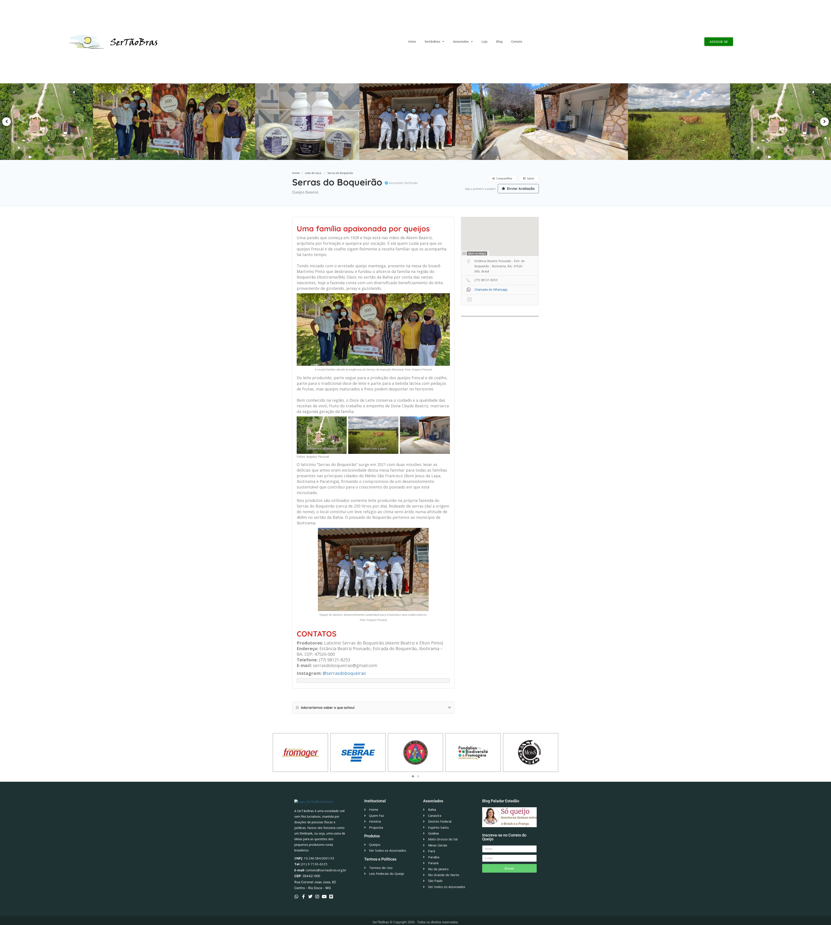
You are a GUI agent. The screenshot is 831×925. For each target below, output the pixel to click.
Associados (461, 41)
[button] (413, 776)
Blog (499, 41)
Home (296, 173)
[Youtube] (324, 896)
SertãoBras (432, 41)
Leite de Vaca (313, 173)
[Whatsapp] (296, 896)
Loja (485, 41)
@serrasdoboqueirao (344, 673)
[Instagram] (317, 896)
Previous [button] (6, 121)
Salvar (530, 178)
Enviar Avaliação (520, 188)
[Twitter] (310, 896)
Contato (516, 41)
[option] (178, 121)
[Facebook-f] (303, 896)
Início (412, 41)
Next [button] (824, 121)
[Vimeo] (331, 896)
